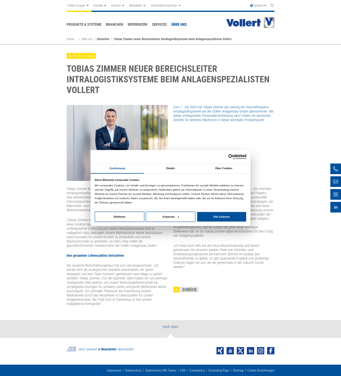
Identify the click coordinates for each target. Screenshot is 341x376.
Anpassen (168, 216)
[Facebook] (270, 350)
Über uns (179, 24)
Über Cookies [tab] (223, 168)
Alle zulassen (221, 216)
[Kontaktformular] (335, 181)
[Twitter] (240, 350)
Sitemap (238, 370)
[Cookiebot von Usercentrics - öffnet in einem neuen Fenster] (231, 156)
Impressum (114, 370)
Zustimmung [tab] (117, 168)
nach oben (170, 326)
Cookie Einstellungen (260, 370)
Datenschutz (133, 370)
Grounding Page (219, 370)
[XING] (220, 350)
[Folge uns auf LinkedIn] (335, 207)
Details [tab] (170, 168)
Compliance (197, 370)
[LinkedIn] (250, 350)
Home (70, 39)
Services (159, 24)
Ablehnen (119, 216)
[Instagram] (260, 350)
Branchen (114, 24)
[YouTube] (230, 350)
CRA (183, 370)
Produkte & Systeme (84, 24)
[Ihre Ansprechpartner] (335, 169)
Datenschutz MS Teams (160, 370)
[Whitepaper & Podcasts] (335, 194)
